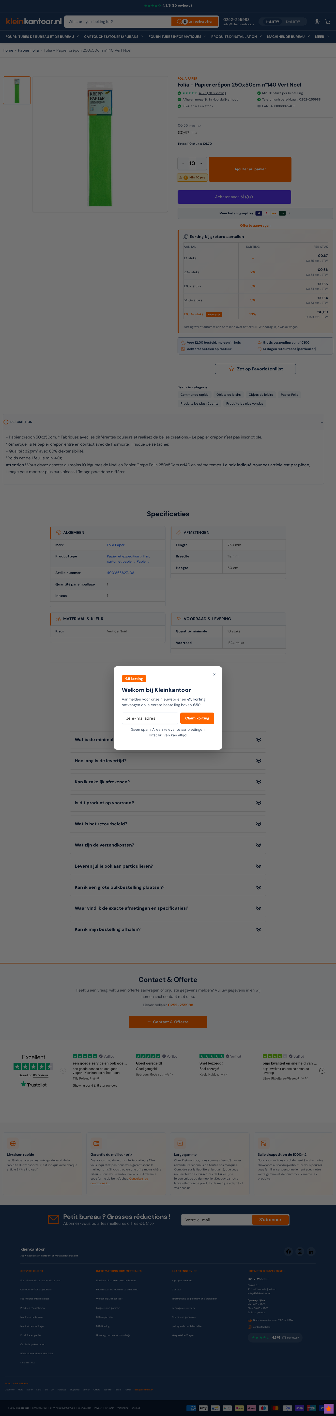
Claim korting (197, 718)
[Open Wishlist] (329, 1409)
